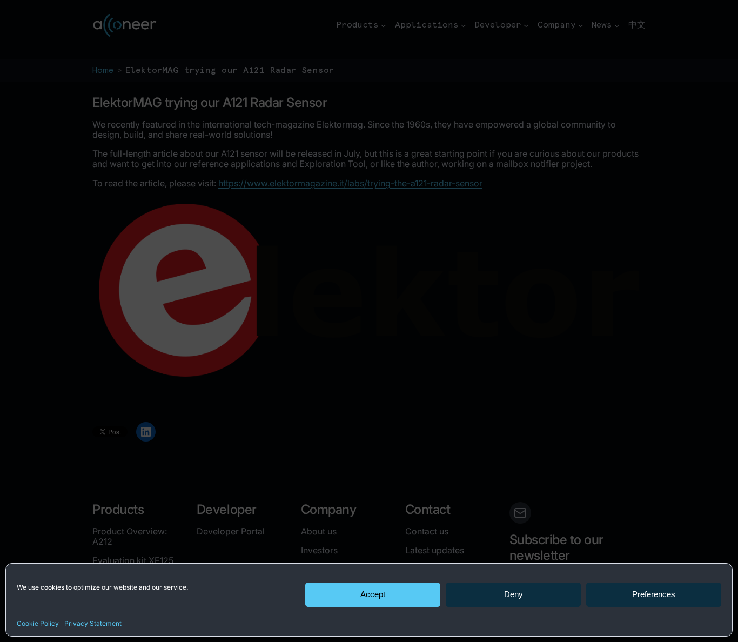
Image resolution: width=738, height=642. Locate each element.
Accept (372, 594)
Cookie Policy (38, 623)
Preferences (653, 594)
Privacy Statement (93, 623)
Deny (513, 594)
